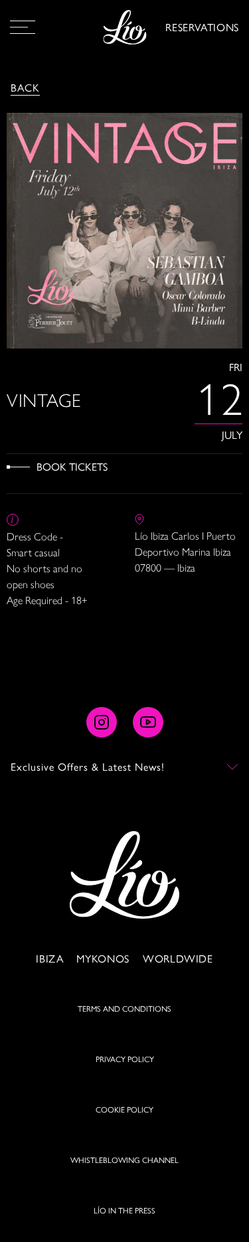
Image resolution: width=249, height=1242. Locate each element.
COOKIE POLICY (124, 1109)
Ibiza (49, 958)
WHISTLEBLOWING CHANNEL (124, 1160)
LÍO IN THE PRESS (124, 1210)
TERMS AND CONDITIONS (124, 1008)
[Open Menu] (22, 27)
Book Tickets (72, 466)
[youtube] (148, 722)
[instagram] (101, 722)
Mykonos (102, 958)
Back (25, 87)
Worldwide (178, 958)
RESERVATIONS (202, 27)
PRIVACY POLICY (125, 1059)
